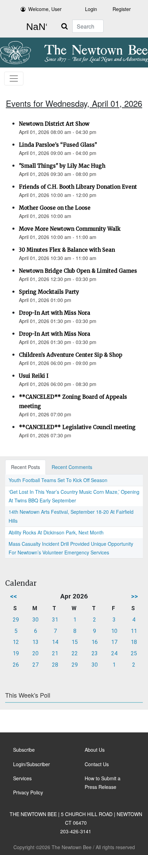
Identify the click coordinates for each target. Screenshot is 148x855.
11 (134, 631)
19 (16, 653)
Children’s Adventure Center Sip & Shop (70, 355)
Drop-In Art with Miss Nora (54, 313)
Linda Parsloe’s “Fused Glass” (58, 145)
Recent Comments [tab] (72, 466)
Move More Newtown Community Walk (69, 229)
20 (35, 653)
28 (55, 664)
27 (35, 664)
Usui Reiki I (34, 376)
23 (95, 653)
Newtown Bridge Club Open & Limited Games (78, 271)
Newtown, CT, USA (35, 26)
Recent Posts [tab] (25, 466)
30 (35, 619)
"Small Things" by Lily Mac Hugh (62, 166)
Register (122, 9)
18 (134, 642)
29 (16, 619)
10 (114, 631)
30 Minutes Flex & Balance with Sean (67, 250)
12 (16, 642)
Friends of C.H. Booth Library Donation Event (78, 187)
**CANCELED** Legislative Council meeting (77, 427)
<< (13, 596)
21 (55, 653)
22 (75, 653)
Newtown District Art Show (54, 124)
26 (16, 664)
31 (55, 619)
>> (134, 596)
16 (95, 642)
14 (55, 642)
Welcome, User (45, 9)
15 (75, 642)
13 (35, 642)
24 (114, 653)
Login (91, 9)
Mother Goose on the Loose (55, 208)
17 (114, 642)
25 (134, 653)
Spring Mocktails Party (49, 292)
